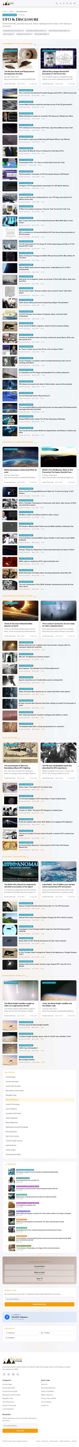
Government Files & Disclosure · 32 (13, 30)
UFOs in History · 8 (8, 34)
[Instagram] (67, 3)
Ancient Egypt (7, 1384)
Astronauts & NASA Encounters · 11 (36, 30)
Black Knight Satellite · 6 (42, 34)
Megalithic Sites (7, 1398)
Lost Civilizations (8, 1409)
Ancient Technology (9, 1405)
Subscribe (20, 1431)
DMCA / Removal (47, 1395)
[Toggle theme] (70, 3)
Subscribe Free (39, 1304)
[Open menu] (75, 3)
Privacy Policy (54, 1441)
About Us (44, 1384)
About (38, 1441)
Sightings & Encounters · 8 (24, 34)
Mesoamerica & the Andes (11, 1395)
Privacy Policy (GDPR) (48, 1398)
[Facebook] (60, 3)
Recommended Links (48, 1388)
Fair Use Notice (46, 1402)
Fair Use (74, 1441)
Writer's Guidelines (47, 1391)
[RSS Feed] (17, 1374)
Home (4, 11)
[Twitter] (63, 3)
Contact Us (45, 1405)
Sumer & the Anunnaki (9, 1391)
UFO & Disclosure (8, 1402)
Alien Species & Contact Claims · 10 (59, 30)
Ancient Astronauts (8, 1388)
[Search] (56, 3)
